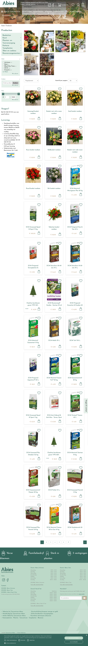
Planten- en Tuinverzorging (9, 42)
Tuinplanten (8, 48)
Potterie (6, 45)
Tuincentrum (24, 618)
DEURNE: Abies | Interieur (8, 588)
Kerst (5, 38)
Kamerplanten (7, 618)
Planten (15, 618)
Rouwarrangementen (11, 53)
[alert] (44, 640)
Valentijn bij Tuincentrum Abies (13, 611)
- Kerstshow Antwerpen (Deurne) (40, 615)
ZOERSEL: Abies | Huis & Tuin (9, 592)
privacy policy (81, 594)
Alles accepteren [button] (73, 638)
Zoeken (3, 79)
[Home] (2, 12)
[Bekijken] (83, 4)
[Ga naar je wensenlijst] (73, 5)
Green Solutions (21, 632)
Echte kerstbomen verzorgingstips (42, 613)
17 (68, 542)
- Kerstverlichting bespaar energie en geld (44, 611)
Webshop (65, 5)
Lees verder (49, 637)
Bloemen (40, 618)
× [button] (86, 635)
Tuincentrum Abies (10, 632)
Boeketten (7, 35)
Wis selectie (15, 73)
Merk (2, 59)
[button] (12, 640)
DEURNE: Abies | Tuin (7, 590)
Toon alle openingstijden (37, 584)
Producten (6, 30)
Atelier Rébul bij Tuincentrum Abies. (14, 615)
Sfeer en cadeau (9, 51)
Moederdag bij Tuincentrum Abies (14, 613)
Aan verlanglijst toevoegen (39, 89)
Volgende (85, 542)
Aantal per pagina (61, 80)
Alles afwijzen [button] (74, 641)
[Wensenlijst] (73, 3)
